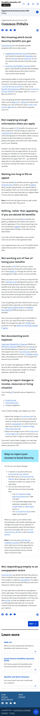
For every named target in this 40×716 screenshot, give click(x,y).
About (20, 694)
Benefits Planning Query (10, 89)
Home (3, 694)
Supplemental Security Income (16, 54)
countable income (31, 354)
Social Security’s (7, 185)
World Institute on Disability (21, 710)
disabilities (29, 56)
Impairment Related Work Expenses (14, 344)
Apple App (28, 507)
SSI (17, 128)
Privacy (12, 713)
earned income (11, 282)
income (14, 59)
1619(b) (28, 323)
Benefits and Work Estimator (17, 677)
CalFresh (24, 102)
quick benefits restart (15, 307)
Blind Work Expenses (9, 347)
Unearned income (11, 403)
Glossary (4, 697)
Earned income (10, 400)
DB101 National (7, 699)
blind (32, 347)
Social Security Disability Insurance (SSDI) (19, 659)
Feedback (21, 697)
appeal (33, 185)
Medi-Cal (15, 102)
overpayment (17, 424)
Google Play (16, 507)
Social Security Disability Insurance (17, 66)
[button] (20, 12)
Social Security (6, 46)
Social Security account (11, 87)
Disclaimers (4, 713)
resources (27, 59)
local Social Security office (17, 474)
